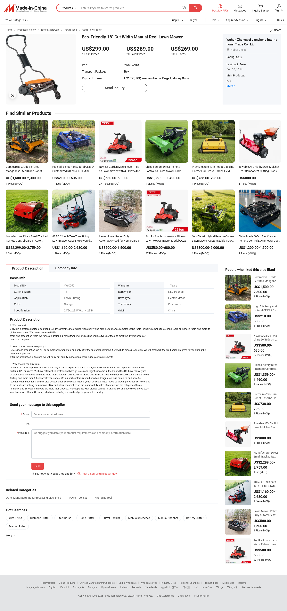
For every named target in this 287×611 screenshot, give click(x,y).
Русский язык (108, 587)
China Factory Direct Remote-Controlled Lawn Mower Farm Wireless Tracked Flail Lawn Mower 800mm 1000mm (266, 367)
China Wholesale (127, 582)
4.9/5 (239, 57)
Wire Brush (15, 518)
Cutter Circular (111, 518)
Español (64, 587)
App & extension (235, 20)
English (52, 587)
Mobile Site (228, 582)
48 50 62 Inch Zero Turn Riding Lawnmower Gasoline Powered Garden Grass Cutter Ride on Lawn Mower (265, 484)
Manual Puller (17, 526)
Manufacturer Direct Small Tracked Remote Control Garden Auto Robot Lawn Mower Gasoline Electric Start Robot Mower (266, 454)
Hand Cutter (86, 518)
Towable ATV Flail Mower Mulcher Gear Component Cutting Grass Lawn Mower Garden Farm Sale (266, 425)
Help (213, 20)
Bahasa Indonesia (251, 587)
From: (25, 414)
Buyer (193, 20)
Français (92, 587)
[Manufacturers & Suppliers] (25, 8)
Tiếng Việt (232, 587)
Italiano (124, 587)
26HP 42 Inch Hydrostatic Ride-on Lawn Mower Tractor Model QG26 (266, 542)
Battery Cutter (194, 518)
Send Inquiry (115, 88)
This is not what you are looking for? (53, 473)
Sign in (279, 10)
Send (38, 466)
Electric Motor (176, 298)
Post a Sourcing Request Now (98, 473)
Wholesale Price (149, 582)
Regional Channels (190, 582)
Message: (23, 433)
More (229, 85)
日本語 (186, 587)
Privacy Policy (201, 595)
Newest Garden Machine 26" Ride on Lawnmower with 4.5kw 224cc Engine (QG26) (266, 337)
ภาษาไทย (207, 587)
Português (78, 587)
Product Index (211, 582)
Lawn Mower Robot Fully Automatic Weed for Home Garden (266, 513)
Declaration (184, 595)
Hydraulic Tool (103, 497)
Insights (242, 582)
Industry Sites (168, 582)
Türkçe (219, 587)
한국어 (175, 587)
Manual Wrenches (139, 518)
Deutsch (136, 587)
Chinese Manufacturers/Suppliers (97, 582)
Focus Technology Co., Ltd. (118, 595)
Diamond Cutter (39, 518)
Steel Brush (64, 518)
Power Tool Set (78, 497)
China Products (67, 582)
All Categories (17, 20)
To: (27, 423)
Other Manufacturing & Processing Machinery (33, 497)
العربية (164, 587)
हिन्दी (196, 587)
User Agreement (165, 595)
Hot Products (48, 582)
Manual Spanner (168, 518)
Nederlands (151, 587)
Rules (280, 20)
